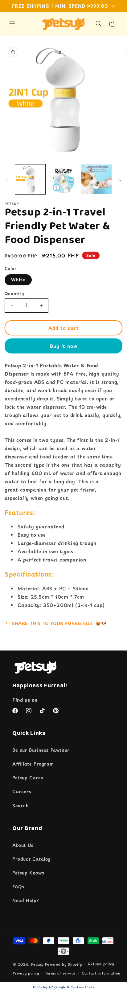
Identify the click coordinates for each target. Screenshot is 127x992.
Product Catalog (31, 859)
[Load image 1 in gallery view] (30, 179)
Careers (21, 791)
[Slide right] (120, 180)
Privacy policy (26, 973)
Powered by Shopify (63, 964)
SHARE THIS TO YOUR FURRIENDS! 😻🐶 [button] (59, 623)
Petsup (37, 964)
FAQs (18, 886)
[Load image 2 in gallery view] (63, 179)
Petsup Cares (27, 777)
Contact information (101, 973)
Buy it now (63, 345)
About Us (23, 845)
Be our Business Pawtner (41, 750)
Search (20, 805)
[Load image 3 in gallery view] (96, 179)
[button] (12, 23)
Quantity (14, 293)
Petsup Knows (28, 873)
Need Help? (25, 900)
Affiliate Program (33, 764)
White (18, 279)
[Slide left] (7, 180)
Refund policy (101, 964)
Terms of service (60, 973)
